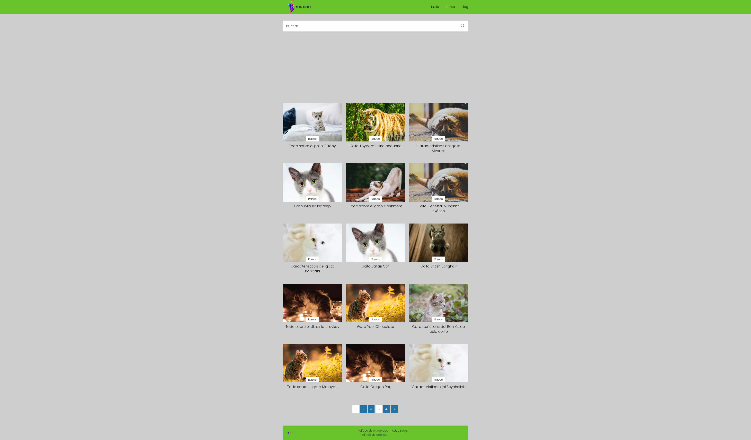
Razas (450, 6)
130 (386, 409)
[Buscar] (461, 24)
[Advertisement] (375, 67)
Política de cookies (374, 435)
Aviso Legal (400, 431)
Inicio (435, 6)
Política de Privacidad (373, 431)
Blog (465, 6)
